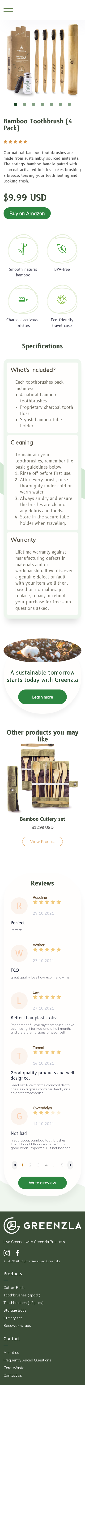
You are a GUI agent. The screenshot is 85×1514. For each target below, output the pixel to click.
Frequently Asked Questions (27, 1360)
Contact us (13, 1375)
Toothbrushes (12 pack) (24, 1302)
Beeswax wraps (17, 1325)
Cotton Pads (14, 1287)
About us (11, 1352)
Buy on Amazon (27, 213)
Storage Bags (15, 1310)
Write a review (42, 1182)
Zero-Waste (14, 1367)
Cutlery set (13, 1317)
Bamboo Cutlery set (42, 819)
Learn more (42, 696)
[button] (15, 104)
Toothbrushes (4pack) (22, 1295)
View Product (42, 841)
